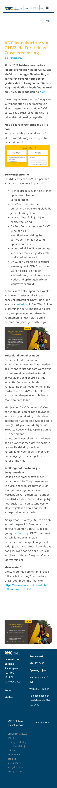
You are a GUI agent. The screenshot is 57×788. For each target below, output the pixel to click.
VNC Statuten (15, 720)
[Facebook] (36, 723)
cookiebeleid (16, 746)
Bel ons (9, 690)
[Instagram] (41, 723)
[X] (39, 723)
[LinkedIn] (46, 723)
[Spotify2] (48, 723)
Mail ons (10, 697)
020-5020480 (36, 663)
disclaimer (14, 762)
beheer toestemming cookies (15, 754)
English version (16, 724)
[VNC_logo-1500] (13, 7)
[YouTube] (44, 723)
